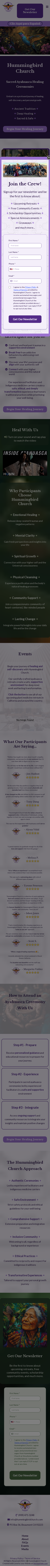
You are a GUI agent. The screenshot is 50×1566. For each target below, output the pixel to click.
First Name (14, 240)
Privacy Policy (31, 287)
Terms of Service (20, 290)
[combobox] (12, 269)
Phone (12, 264)
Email (11, 276)
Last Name (14, 252)
